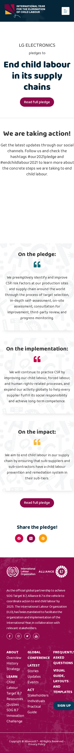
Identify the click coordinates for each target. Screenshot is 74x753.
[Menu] (65, 11)
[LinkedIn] (55, 538)
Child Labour (12, 685)
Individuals (36, 701)
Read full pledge (37, 102)
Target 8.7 (14, 693)
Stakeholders (38, 695)
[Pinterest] (43, 538)
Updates (34, 677)
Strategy (13, 669)
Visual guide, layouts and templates (62, 681)
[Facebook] (19, 538)
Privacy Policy (36, 744)
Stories (33, 671)
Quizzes (13, 705)
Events (33, 682)
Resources (15, 699)
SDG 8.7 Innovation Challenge (15, 715)
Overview (14, 658)
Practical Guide (34, 709)
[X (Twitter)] (31, 538)
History (12, 663)
